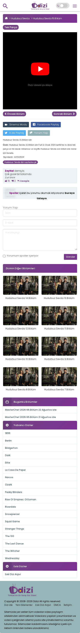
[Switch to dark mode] (62, 5)
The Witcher (12, 551)
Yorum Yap (41, 133)
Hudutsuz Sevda (20, 18)
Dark (7, 455)
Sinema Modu (18, 124)
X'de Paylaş (16, 133)
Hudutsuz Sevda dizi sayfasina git (20, 162)
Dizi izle (8, 605)
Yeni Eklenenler (24, 605)
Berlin (8, 440)
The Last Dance (14, 543)
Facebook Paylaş (48, 124)
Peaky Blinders (13, 492)
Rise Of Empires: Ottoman (20, 499)
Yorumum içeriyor (22, 255)
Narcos (9, 477)
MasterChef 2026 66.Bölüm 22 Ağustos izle (31, 409)
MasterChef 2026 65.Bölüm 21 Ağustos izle (30, 417)
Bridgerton (11, 448)
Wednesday (12, 558)
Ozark (8, 484)
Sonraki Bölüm (63, 114)
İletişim (68, 605)
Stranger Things (14, 528)
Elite (7, 462)
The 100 (9, 536)
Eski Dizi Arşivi (13, 574)
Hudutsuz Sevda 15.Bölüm (47, 18)
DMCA (57, 605)
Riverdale (10, 506)
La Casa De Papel (15, 470)
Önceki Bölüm (15, 114)
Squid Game (12, 521)
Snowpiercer (12, 514)
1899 (7, 433)
